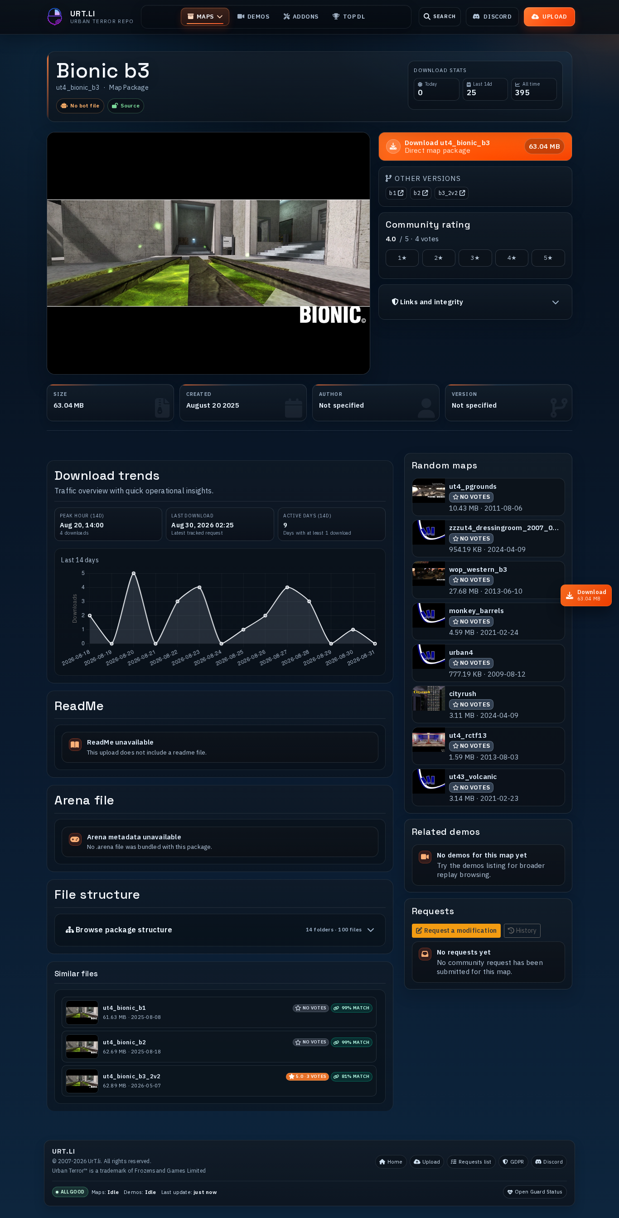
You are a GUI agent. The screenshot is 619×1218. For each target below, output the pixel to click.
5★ (548, 258)
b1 (392, 193)
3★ (475, 258)
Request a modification (460, 930)
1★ (402, 258)
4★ (512, 258)
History (526, 930)
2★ (438, 258)
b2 (417, 193)
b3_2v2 (448, 193)
